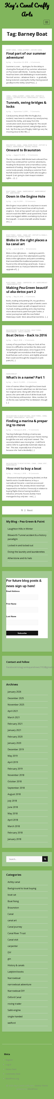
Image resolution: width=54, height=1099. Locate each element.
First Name (11, 604)
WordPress (33, 1089)
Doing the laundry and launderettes (26, 551)
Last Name (11, 616)
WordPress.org (12, 1078)
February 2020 (15, 736)
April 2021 (13, 711)
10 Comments (34, 473)
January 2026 (14, 691)
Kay (9, 62)
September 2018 (16, 787)
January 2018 (14, 839)
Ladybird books (19, 97)
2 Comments (32, 382)
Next (30, 510)
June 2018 (13, 807)
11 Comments (33, 155)
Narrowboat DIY (14, 284)
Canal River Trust (30, 145)
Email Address (13, 591)
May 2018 (13, 813)
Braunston (11, 145)
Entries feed (11, 1069)
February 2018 (15, 832)
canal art (27, 235)
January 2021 (14, 730)
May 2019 (13, 755)
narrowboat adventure (19, 984)
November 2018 (16, 775)
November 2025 (16, 704)
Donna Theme (41, 1085)
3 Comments (30, 297)
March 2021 (14, 717)
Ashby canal (11, 50)
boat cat (12, 894)
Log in (8, 1064)
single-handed (24, 332)
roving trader (31, 146)
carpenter (27, 283)
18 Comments (31, 249)
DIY (34, 283)
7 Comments (35, 111)
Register (9, 1060)
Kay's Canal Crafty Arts (27, 10)
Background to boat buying (18, 330)
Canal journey (23, 50)
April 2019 (13, 762)
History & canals (39, 235)
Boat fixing (11, 191)
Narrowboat (32, 97)
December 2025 (16, 698)
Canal (8, 96)
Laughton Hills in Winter (20, 528)
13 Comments (30, 201)
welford (29, 417)
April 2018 (13, 819)
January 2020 (14, 743)
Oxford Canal (36, 50)
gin (9, 958)
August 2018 (14, 794)
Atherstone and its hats (20, 558)
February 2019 (15, 768)
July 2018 (12, 800)
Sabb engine (15, 193)
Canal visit (29, 96)
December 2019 (16, 749)
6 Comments (35, 62)
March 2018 (14, 826)
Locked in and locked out (20, 545)
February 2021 (15, 723)
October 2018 (15, 781)
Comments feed (13, 1074)
